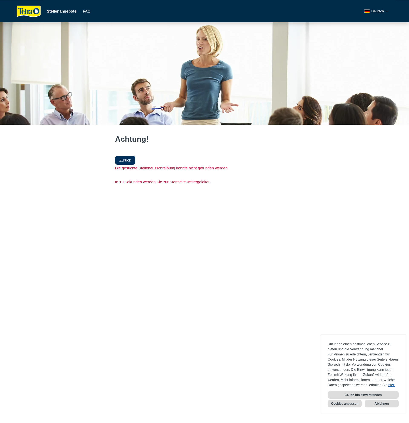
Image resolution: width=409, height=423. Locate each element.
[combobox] (377, 11)
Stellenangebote (61, 11)
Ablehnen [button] (381, 403)
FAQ (87, 11)
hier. (391, 385)
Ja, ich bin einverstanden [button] (363, 395)
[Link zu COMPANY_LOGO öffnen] (29, 11)
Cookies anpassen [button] (344, 403)
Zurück (125, 160)
